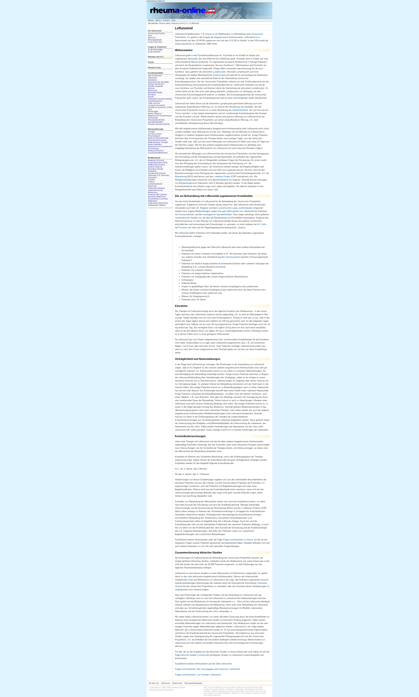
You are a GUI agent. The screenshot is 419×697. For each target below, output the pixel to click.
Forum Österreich (155, 42)
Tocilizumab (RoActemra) (158, 203)
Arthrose (151, 88)
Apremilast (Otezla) (155, 169)
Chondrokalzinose (155, 101)
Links (150, 35)
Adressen (151, 38)
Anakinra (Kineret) (155, 167)
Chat (173, 20)
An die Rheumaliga (155, 50)
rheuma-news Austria (156, 33)
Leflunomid (194, 23)
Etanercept (152, 186)
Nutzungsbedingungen (193, 683)
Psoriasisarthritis (186, 214)
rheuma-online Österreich (161, 690)
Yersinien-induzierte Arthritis (159, 124)
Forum (166, 20)
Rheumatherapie (155, 129)
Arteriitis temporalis (155, 86)
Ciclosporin (152, 177)
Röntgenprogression (188, 183)
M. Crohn (261, 224)
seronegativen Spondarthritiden (217, 214)
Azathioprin (152, 171)
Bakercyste (152, 90)
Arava (208, 34)
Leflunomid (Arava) (155, 190)
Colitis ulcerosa (154, 103)
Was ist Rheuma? (155, 76)
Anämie (220, 267)
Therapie (151, 132)
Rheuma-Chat (154, 67)
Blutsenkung (181, 176)
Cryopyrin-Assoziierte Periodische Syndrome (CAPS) (160, 106)
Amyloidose (152, 80)
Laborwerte (152, 78)
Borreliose (152, 95)
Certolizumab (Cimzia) (156, 173)
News (158, 20)
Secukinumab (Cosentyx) (158, 199)
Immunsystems (233, 257)
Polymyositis (153, 118)
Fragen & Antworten (157, 47)
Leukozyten (219, 75)
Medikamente (154, 158)
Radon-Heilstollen (155, 144)
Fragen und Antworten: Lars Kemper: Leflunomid (198, 674)
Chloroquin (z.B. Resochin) (158, 175)
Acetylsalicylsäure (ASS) (157, 162)
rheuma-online (164, 23)
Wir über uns (154, 683)
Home (150, 20)
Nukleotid (192, 58)
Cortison (151, 182)
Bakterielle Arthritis (155, 92)
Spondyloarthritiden (155, 122)
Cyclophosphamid (155, 184)
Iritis (235, 227)
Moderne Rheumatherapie (158, 138)
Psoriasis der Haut (187, 227)
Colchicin (151, 180)
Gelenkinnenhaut (240, 110)
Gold (190, 580)
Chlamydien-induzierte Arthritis (160, 99)
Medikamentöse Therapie (158, 142)
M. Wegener (202, 208)
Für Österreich (154, 31)
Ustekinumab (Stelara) (157, 205)
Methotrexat (152, 192)
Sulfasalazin (152, 201)
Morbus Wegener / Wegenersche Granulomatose (160, 115)
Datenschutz (177, 683)
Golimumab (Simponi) (156, 188)
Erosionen (262, 583)
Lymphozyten (219, 72)
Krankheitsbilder (155, 73)
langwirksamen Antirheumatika (228, 37)
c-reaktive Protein (222, 176)
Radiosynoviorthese (156, 151)
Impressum (165, 683)
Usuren (178, 586)
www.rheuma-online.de (156, 1)
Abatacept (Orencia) (156, 160)
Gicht (150, 109)
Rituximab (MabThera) (157, 197)
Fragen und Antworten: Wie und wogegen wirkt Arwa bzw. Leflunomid (207, 669)
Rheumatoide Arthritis (156, 120)
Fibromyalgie (153, 111)
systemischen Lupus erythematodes (235, 208)
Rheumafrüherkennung (157, 140)
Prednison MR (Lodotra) (157, 194)
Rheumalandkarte (155, 40)
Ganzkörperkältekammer (158, 153)
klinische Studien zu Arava (193, 655)
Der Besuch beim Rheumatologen (155, 135)
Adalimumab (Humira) (156, 165)
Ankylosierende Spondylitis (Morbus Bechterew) (158, 83)
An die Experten (154, 52)
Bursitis (151, 97)
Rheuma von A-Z (178, 23)
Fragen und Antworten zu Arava (238, 539)
